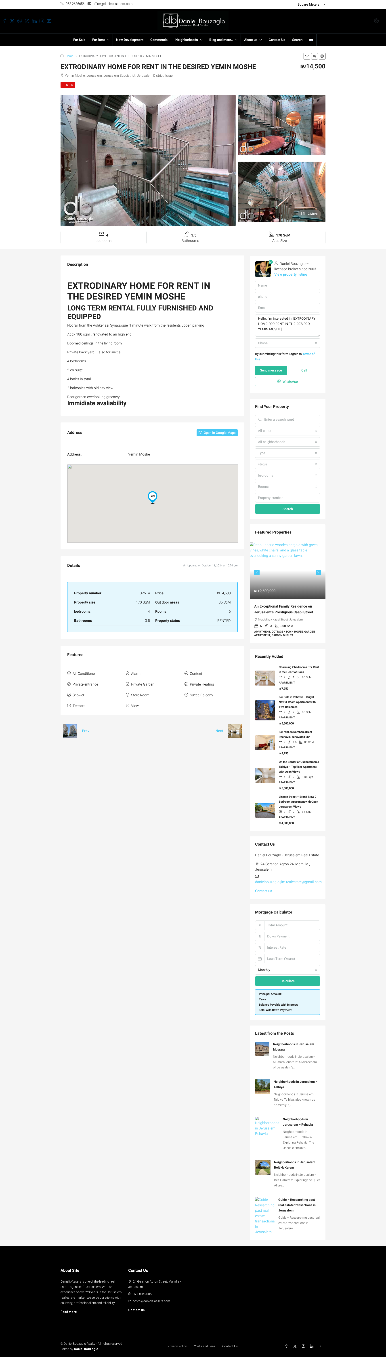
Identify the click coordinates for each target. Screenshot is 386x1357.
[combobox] (287, 343)
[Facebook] (287, 1342)
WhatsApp (290, 381)
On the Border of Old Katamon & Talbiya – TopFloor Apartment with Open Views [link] (299, 763)
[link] (287, 570)
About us (250, 39)
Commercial (159, 39)
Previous (257, 571)
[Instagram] (304, 1342)
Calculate (288, 977)
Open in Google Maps (219, 432)
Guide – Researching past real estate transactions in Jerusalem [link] (297, 1201)
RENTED (68, 85)
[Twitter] (295, 1342)
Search (297, 39)
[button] (307, 56)
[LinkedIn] (312, 1342)
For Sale (79, 39)
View (135, 706)
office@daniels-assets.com (151, 1297)
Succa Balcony (201, 695)
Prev (85, 731)
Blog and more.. (221, 39)
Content (196, 673)
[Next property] (235, 731)
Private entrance (85, 684)
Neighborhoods (186, 39)
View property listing (290, 274)
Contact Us (277, 39)
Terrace (78, 706)
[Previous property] (70, 731)
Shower (78, 695)
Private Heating (202, 684)
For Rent (98, 39)
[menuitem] (376, 21)
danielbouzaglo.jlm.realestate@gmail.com (288, 878)
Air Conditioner (84, 673)
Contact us (263, 887)
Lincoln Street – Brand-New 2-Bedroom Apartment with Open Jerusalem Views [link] (298, 798)
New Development (129, 39)
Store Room (140, 695)
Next (219, 731)
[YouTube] (321, 1342)
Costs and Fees (204, 1342)
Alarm (136, 673)
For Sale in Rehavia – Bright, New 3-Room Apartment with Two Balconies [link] (297, 698)
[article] (287, 591)
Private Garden (142, 684)
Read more (69, 1308)
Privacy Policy (177, 1342)
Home (69, 56)
